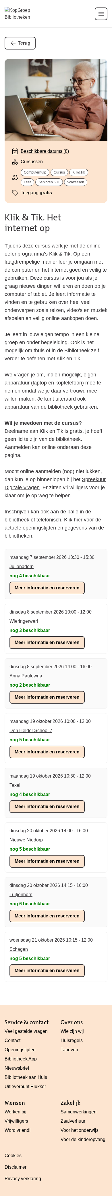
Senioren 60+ (49, 182)
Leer (27, 182)
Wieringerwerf (23, 621)
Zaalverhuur (73, 1121)
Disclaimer (15, 1167)
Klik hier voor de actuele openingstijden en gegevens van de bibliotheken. (54, 528)
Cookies (13, 1155)
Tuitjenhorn (20, 894)
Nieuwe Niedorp (26, 839)
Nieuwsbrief (17, 1068)
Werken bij (15, 1111)
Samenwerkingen (78, 1111)
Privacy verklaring (23, 1178)
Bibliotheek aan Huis (26, 1077)
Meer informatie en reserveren (47, 587)
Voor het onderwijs (80, 1130)
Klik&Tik (78, 172)
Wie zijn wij (72, 1031)
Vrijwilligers (16, 1121)
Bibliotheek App (21, 1058)
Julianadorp (21, 566)
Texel (14, 785)
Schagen (18, 949)
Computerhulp (35, 172)
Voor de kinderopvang (83, 1139)
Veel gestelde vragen (26, 1031)
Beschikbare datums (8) (45, 151)
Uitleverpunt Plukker (25, 1086)
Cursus (59, 172)
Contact (12, 1040)
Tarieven (69, 1049)
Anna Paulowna (25, 675)
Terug (24, 43)
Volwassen (75, 182)
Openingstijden (20, 1049)
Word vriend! (17, 1130)
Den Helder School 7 (30, 730)
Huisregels (72, 1040)
